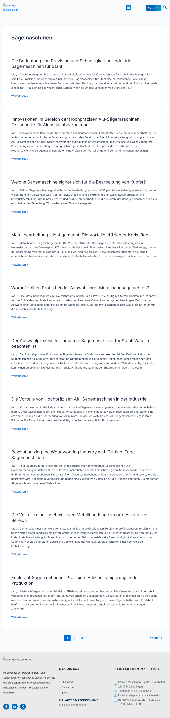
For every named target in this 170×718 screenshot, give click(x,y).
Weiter (156, 637)
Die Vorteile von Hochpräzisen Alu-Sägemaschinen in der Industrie (78, 399)
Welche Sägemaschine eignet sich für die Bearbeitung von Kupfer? (78, 182)
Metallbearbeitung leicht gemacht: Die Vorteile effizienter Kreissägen (81, 234)
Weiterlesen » (19, 96)
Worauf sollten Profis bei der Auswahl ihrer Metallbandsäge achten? (80, 287)
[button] (128, 7)
